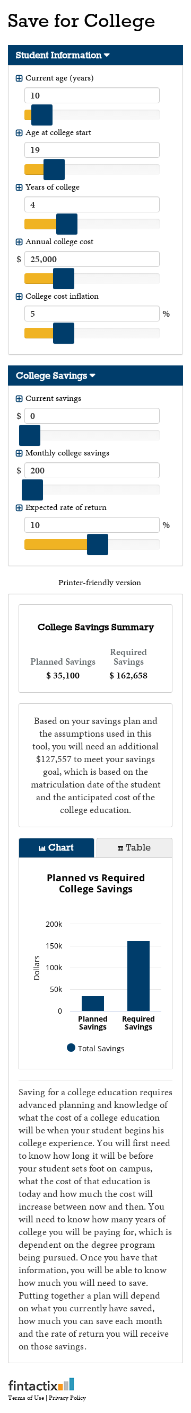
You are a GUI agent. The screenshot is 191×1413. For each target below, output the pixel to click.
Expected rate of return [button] (66, 507)
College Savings (51, 375)
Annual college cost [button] (59, 241)
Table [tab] (138, 847)
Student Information (58, 55)
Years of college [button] (52, 187)
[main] (95, 648)
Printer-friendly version (99, 582)
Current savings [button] (53, 398)
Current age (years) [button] (59, 77)
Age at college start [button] (58, 132)
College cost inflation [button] (62, 296)
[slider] (42, 115)
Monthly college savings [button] (67, 452)
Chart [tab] (60, 847)
